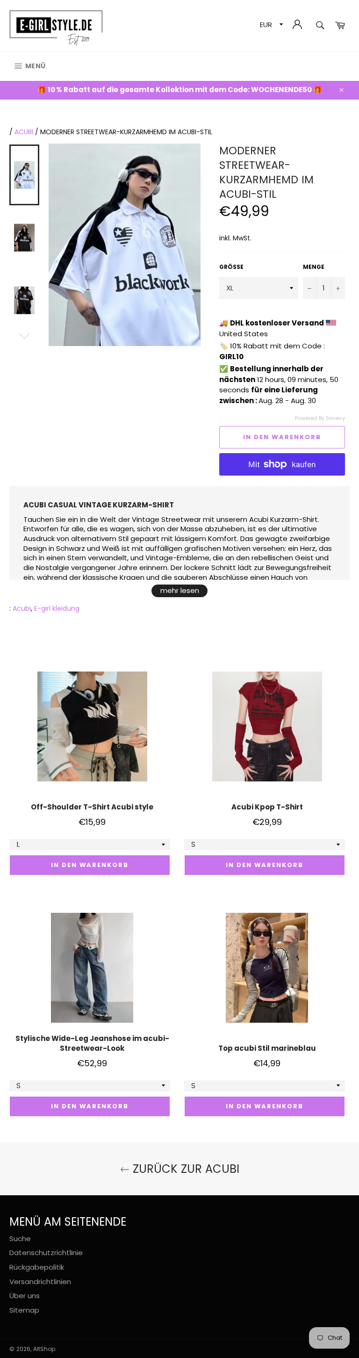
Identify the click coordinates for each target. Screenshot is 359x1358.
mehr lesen (179, 590)
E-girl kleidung (56, 608)
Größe (231, 267)
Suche (20, 1238)
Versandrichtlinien (40, 1281)
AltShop (44, 1349)
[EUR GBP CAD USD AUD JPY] (270, 25)
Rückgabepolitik (36, 1267)
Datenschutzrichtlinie (46, 1252)
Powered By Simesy (320, 418)
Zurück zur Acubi (184, 1169)
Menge (313, 267)
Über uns (24, 1295)
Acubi (23, 132)
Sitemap (24, 1310)
